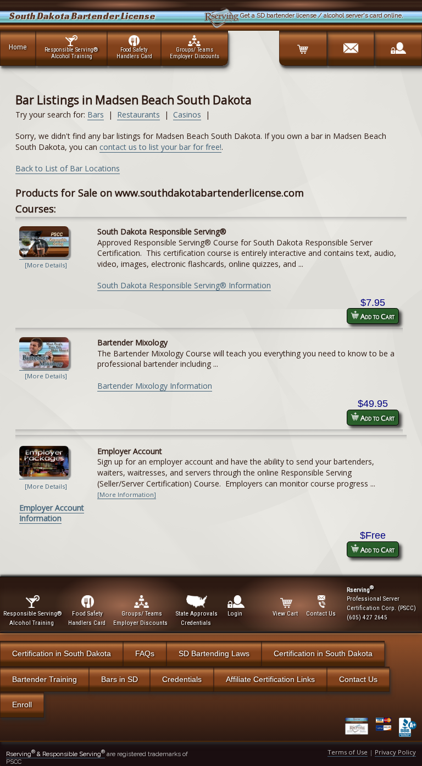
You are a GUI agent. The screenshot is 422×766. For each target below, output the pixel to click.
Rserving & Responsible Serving (55, 754)
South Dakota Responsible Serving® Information (184, 285)
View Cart (285, 613)
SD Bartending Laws (214, 653)
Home (18, 46)
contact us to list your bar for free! (160, 147)
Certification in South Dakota (61, 653)
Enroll (22, 704)
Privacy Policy (395, 752)
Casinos (187, 114)
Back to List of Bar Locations (67, 168)
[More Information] (126, 494)
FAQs (144, 653)
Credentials (182, 679)
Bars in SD (119, 679)
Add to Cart (377, 316)
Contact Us (358, 679)
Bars (95, 114)
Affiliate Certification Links (270, 679)
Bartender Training (44, 679)
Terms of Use (347, 752)
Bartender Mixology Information (154, 386)
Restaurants (138, 114)
